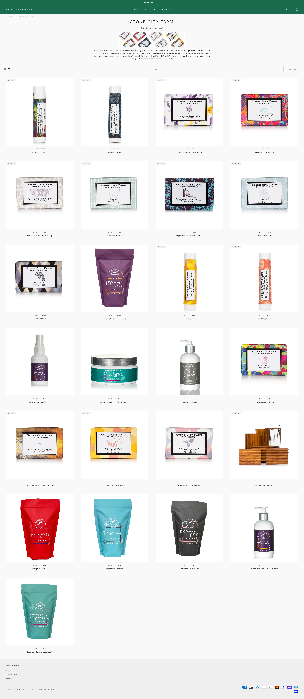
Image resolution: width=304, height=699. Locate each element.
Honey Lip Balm (189, 319)
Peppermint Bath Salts (114, 569)
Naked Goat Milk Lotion (189, 402)
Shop (136, 9)
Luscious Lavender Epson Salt (114, 319)
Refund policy (11, 679)
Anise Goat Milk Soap (264, 236)
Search (8, 671)
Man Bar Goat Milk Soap (40, 319)
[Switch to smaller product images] (9, 69)
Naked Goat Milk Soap (114, 236)
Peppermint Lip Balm (114, 152)
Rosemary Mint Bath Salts (189, 569)
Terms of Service (12, 675)
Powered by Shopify (44, 689)
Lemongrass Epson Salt (39, 569)
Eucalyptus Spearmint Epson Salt (39, 652)
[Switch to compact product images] (13, 69)
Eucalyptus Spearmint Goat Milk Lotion (114, 402)
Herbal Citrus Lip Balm (264, 319)
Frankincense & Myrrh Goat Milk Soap (40, 485)
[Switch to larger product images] (5, 69)
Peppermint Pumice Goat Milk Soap (189, 236)
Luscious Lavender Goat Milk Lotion (264, 569)
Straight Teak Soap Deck (264, 485)
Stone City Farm (26, 17)
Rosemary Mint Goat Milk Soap (189, 485)
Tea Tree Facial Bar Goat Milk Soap (39, 236)
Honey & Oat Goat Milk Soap (114, 485)
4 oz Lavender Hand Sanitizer (39, 402)
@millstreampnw (152, 2)
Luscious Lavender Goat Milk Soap (189, 152)
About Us (165, 9)
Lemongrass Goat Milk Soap (264, 152)
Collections (149, 9)
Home (8, 17)
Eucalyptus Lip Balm (39, 152)
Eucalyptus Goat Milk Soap (264, 402)
